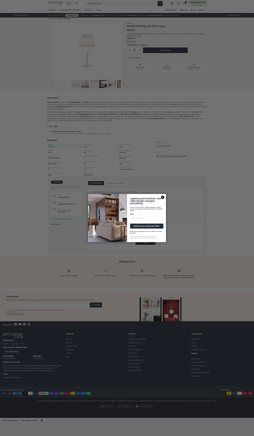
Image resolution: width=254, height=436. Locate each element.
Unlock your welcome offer (147, 226)
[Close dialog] (162, 197)
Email (132, 214)
